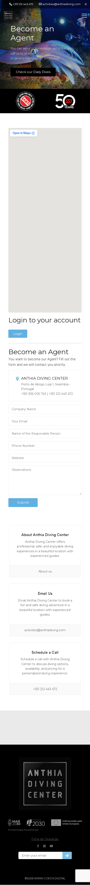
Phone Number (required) (45, 447)
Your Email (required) (45, 423)
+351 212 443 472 (61, 394)
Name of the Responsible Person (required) (45, 435)
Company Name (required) (45, 411)
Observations (45, 482)
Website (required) (45, 459)
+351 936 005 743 (33, 394)
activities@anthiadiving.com (45, 630)
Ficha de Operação (45, 839)
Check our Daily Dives (33, 72)
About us (45, 571)
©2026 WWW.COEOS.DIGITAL (45, 878)
